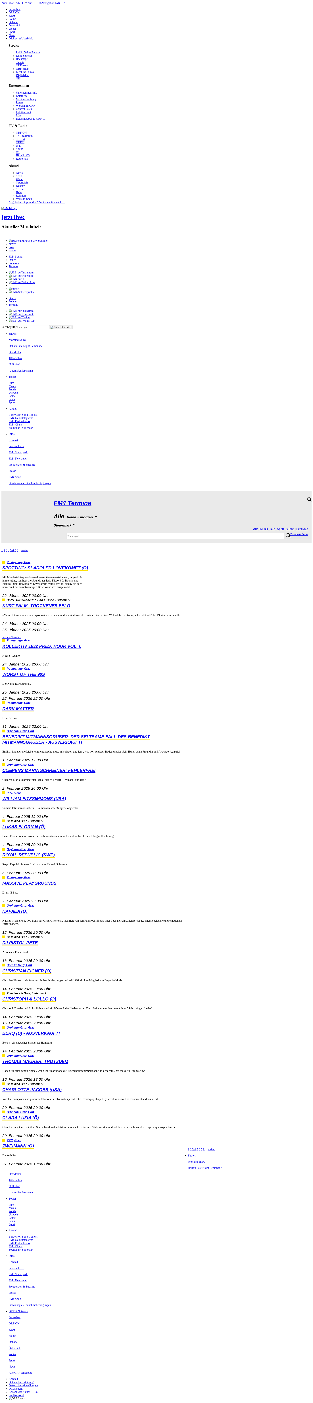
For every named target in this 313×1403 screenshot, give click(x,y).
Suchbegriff (8, 326)
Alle (255, 528)
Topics (12, 376)
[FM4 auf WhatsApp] (22, 282)
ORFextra (22, 65)
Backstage (22, 58)
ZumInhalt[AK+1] (12, 3)
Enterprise (22, 95)
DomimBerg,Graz (19, 965)
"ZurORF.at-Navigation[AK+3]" (46, 3)
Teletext (20, 139)
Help (19, 192)
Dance (12, 259)
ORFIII (20, 142)
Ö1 (18, 152)
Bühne (290, 528)
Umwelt (13, 392)
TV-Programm (24, 135)
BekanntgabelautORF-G (23, 1391)
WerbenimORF (25, 105)
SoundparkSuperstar (21, 427)
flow (11, 247)
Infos (11, 433)
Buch (12, 399)
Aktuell (13, 408)
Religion (21, 195)
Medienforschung (26, 99)
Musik (12, 386)
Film (11, 382)
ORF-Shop (22, 68)
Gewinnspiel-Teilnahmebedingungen (30, 483)
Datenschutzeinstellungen (23, 1385)
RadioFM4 (22, 158)
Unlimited (14, 364)
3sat (18, 145)
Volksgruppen (24, 198)
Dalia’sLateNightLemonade (26, 345)
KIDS (12, 15)
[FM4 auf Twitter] (19, 317)
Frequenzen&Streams (22, 464)
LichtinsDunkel (25, 71)
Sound (12, 18)
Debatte (13, 22)
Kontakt (13, 440)
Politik (12, 389)
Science (20, 189)
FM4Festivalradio (19, 421)
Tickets (20, 62)
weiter (24, 550)
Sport (12, 31)
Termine (13, 266)
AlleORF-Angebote (20, 1372)
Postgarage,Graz (18, 562)
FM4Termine (72, 503)
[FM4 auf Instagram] (21, 272)
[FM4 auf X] (16, 279)
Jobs (18, 115)
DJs (272, 528)
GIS (18, 78)
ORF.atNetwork (18, 1311)
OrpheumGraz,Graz (20, 731)
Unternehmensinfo (26, 92)
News (12, 35)
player (12, 243)
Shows (12, 333)
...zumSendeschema (21, 370)
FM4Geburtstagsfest (21, 418)
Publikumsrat (23, 112)
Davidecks (15, 352)
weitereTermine (11, 637)
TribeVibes (15, 358)
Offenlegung (16, 1388)
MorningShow (17, 339)
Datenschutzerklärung (21, 1382)
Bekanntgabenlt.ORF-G (30, 118)
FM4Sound (15, 256)
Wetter (12, 28)
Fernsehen (14, 9)
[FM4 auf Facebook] (21, 275)
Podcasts (14, 263)
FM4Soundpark (18, 452)
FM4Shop (15, 477)
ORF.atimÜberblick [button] (21, 38)
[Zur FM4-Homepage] (9, 208)
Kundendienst (24, 55)
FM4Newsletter (18, 458)
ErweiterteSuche (299, 534)
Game (12, 395)
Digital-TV (22, 75)
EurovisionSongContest (23, 414)
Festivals (302, 528)
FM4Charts (15, 424)
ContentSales (24, 108)
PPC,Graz (14, 792)
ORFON (14, 12)
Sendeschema (16, 446)
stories (12, 250)
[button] (28, 240)
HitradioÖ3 (23, 155)
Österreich (14, 25)
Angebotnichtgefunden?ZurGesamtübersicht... (37, 202)
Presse (19, 102)
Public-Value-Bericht (28, 52)
